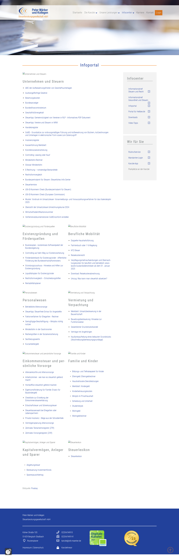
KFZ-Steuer (75, 250)
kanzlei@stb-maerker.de (71, 541)
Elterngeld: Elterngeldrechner (84, 376)
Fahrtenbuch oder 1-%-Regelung (84, 245)
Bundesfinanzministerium (35, 108)
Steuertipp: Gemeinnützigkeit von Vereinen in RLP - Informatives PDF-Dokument (57, 117)
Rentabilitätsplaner (33, 283)
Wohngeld (76, 411)
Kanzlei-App (133, 163)
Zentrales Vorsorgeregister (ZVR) (38, 433)
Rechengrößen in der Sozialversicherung (41, 334)
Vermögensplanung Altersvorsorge (39, 423)
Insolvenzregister (32, 140)
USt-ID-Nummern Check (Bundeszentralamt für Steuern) (48, 189)
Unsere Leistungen (108, 12)
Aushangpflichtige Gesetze (36, 93)
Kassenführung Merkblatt (35, 145)
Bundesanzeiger (31, 103)
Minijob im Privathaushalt (82, 396)
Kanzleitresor (66, 547)
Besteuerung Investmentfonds (39, 470)
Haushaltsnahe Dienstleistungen (85, 381)
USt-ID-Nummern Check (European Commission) (45, 194)
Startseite (77, 12)
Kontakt (150, 12)
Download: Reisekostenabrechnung (85, 273)
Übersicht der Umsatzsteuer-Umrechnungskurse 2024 (47, 207)
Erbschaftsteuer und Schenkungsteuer (41, 405)
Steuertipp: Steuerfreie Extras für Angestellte (43, 311)
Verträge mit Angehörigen (81, 332)
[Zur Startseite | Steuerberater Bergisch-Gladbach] (33, 19)
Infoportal (132, 106)
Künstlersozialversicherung (36, 150)
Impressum (27, 547)
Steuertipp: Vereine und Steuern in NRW (41, 122)
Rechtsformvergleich (33, 174)
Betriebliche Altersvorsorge (36, 307)
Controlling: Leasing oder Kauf (37, 155)
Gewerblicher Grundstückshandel (84, 327)
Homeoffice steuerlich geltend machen (41, 385)
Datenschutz (38, 547)
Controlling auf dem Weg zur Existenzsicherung (44, 253)
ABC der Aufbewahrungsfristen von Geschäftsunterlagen (48, 88)
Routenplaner (32, 541)
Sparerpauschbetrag (35, 475)
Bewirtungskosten (32, 98)
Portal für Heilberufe (136, 111)
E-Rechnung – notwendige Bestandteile (41, 170)
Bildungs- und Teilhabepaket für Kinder (88, 371)
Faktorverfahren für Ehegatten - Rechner (42, 316)
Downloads (132, 117)
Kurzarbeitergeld (32, 344)
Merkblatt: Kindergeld (81, 386)
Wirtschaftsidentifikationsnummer (39, 212)
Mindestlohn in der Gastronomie (38, 329)
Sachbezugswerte (32, 339)
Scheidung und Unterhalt (82, 401)
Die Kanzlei (89, 12)
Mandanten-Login (135, 157)
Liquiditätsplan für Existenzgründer (39, 273)
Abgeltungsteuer (33, 465)
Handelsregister (31, 127)
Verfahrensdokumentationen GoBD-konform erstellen (47, 217)
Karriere (140, 12)
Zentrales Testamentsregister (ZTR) (39, 428)
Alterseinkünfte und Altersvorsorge (39, 372)
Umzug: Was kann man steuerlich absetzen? (89, 278)
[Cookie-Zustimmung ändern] (8, 551)
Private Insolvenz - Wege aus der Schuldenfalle (44, 418)
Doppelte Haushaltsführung (82, 240)
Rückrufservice (134, 152)
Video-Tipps (133, 123)
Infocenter (127, 12)
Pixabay (34, 488)
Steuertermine (31, 184)
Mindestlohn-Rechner (34, 160)
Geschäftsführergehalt (34, 112)
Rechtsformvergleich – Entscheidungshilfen (43, 278)
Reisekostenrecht (78, 255)
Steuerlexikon (76, 456)
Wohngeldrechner (79, 416)
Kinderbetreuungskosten (82, 391)
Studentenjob (77, 406)
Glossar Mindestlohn (33, 165)
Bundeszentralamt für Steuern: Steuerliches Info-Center (47, 179)
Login (158, 12)
